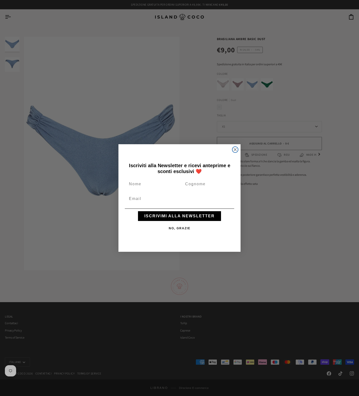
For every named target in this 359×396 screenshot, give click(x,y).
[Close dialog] (235, 150)
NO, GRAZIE (179, 228)
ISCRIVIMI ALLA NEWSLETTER (179, 216)
